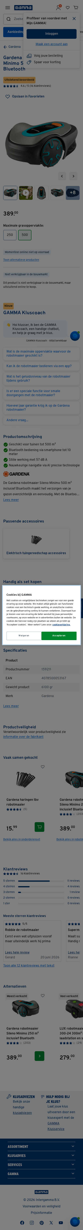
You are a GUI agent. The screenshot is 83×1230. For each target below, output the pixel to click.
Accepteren (59, 635)
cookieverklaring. (61, 625)
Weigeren (24, 635)
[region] (41, 615)
